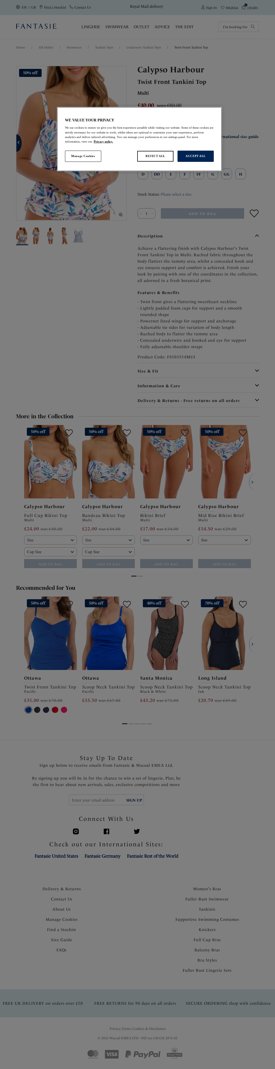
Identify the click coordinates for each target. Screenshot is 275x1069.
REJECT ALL (155, 156)
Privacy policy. (103, 141)
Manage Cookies (83, 156)
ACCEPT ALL (196, 156)
